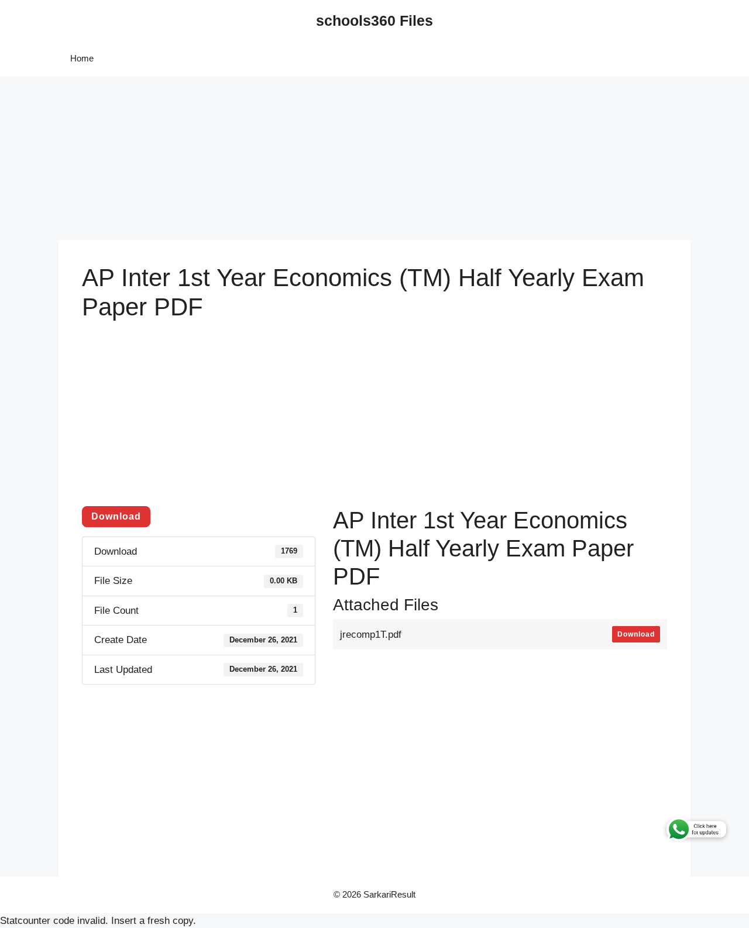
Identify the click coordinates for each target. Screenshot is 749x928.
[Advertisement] (351, 158)
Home (82, 58)
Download (116, 516)
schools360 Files (374, 20)
